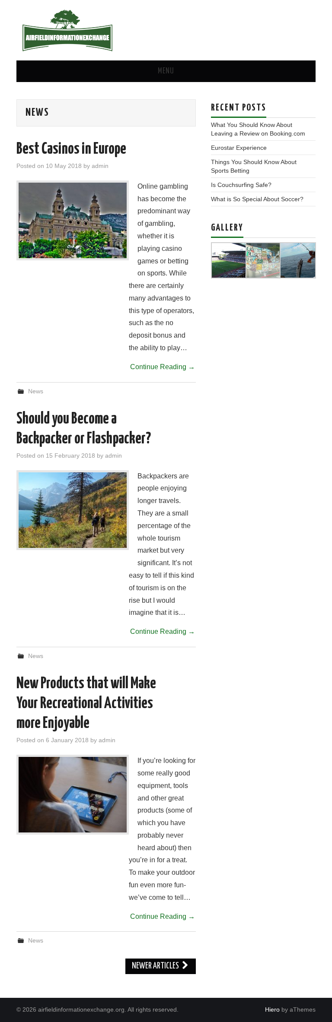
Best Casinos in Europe (71, 149)
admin (100, 165)
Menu (166, 71)
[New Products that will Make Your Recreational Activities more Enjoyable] (73, 794)
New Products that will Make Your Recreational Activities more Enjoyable (86, 703)
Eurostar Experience (239, 147)
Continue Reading (162, 366)
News (35, 391)
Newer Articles (156, 966)
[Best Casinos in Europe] (73, 220)
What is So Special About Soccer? (257, 199)
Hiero (272, 1009)
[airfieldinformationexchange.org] (67, 29)
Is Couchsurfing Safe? (241, 184)
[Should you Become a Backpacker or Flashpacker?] (73, 510)
